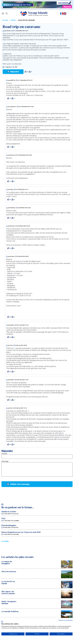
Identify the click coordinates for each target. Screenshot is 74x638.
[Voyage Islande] (34, 13)
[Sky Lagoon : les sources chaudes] (67, 598)
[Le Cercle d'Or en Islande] (67, 588)
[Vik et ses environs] (67, 578)
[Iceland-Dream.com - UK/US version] (64, 13)
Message (4, 461)
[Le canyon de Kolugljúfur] (67, 568)
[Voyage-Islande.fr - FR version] (61, 13)
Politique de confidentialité (65, 620)
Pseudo (4, 454)
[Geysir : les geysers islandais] (67, 607)
